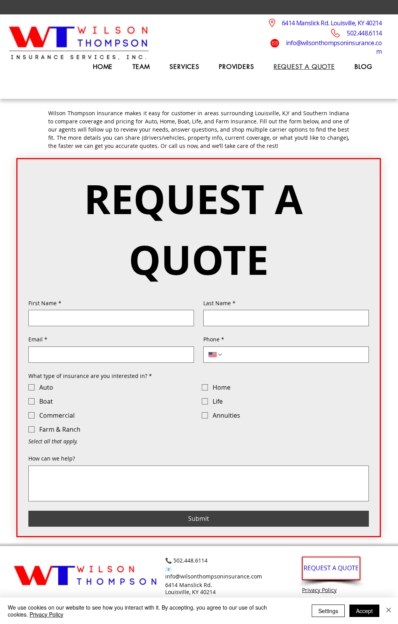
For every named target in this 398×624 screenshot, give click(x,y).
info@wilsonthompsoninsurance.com (213, 576)
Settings (328, 611)
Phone (213, 339)
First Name (44, 303)
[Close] (388, 611)
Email (37, 339)
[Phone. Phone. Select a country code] (215, 355)
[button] (184, 67)
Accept (364, 611)
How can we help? (51, 458)
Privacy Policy (319, 590)
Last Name (219, 303)
